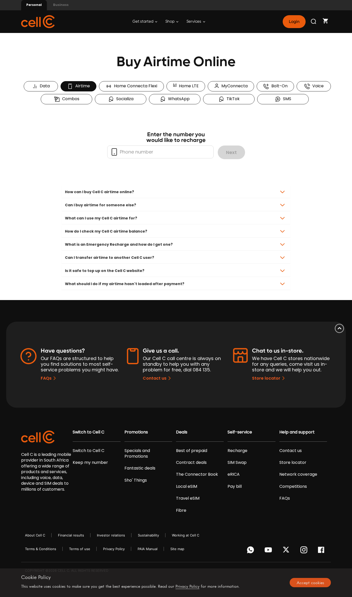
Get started (143, 21)
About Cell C (35, 535)
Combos (69, 99)
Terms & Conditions (40, 549)
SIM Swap (237, 462)
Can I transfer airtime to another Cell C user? (109, 257)
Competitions (293, 486)
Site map (177, 549)
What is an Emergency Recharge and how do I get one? (119, 244)
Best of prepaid (191, 451)
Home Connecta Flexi (134, 86)
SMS (286, 99)
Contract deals (191, 462)
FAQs (46, 378)
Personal (34, 5)
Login (294, 22)
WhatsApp (178, 99)
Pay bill (235, 486)
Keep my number (90, 462)
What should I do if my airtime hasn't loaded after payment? (124, 283)
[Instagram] (304, 551)
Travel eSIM (187, 498)
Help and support (297, 432)
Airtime (81, 86)
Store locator (266, 378)
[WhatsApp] (251, 551)
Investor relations (111, 535)
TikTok (232, 99)
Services (194, 21)
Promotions (136, 432)
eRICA (234, 474)
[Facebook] (322, 551)
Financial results (71, 535)
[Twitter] (286, 551)
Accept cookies (310, 582)
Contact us (154, 378)
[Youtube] (269, 551)
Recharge (237, 451)
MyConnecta (233, 86)
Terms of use (79, 549)
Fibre (181, 510)
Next (231, 152)
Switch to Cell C (88, 432)
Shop (170, 21)
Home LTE (188, 86)
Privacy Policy (114, 549)
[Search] (314, 22)
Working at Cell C (185, 535)
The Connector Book (197, 474)
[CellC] (38, 21)
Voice (317, 86)
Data (44, 86)
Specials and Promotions (137, 453)
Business (61, 5)
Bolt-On (278, 86)
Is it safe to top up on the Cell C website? (104, 270)
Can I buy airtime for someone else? (100, 205)
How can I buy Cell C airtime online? (99, 191)
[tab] (176, 192)
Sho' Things (135, 480)
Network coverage (298, 474)
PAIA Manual (147, 549)
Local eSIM (186, 486)
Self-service (240, 432)
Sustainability (148, 535)
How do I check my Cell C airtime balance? (106, 231)
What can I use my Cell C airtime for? (101, 218)
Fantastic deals (139, 468)
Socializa (123, 99)
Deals (181, 432)
